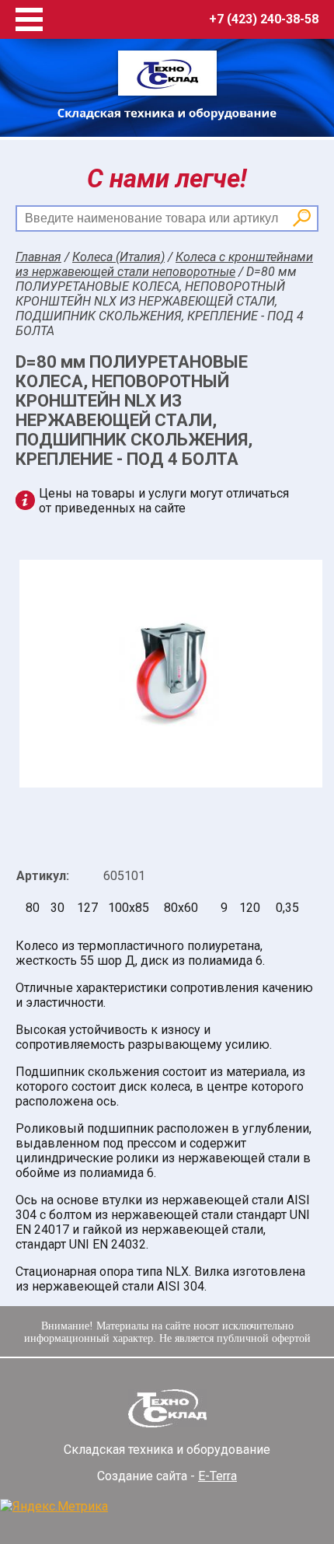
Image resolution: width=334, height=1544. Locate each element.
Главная (38, 257)
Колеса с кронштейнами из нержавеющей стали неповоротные (164, 264)
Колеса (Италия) (118, 257)
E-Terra (217, 1476)
